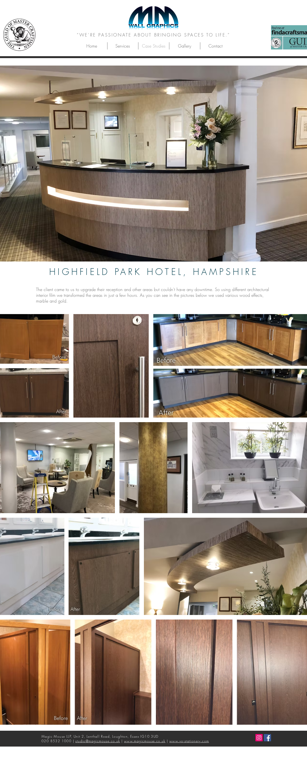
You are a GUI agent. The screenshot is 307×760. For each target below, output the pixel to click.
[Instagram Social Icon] (259, 737)
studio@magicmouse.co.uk (97, 741)
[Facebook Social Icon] (267, 737)
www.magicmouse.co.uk (144, 741)
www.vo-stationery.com (189, 741)
